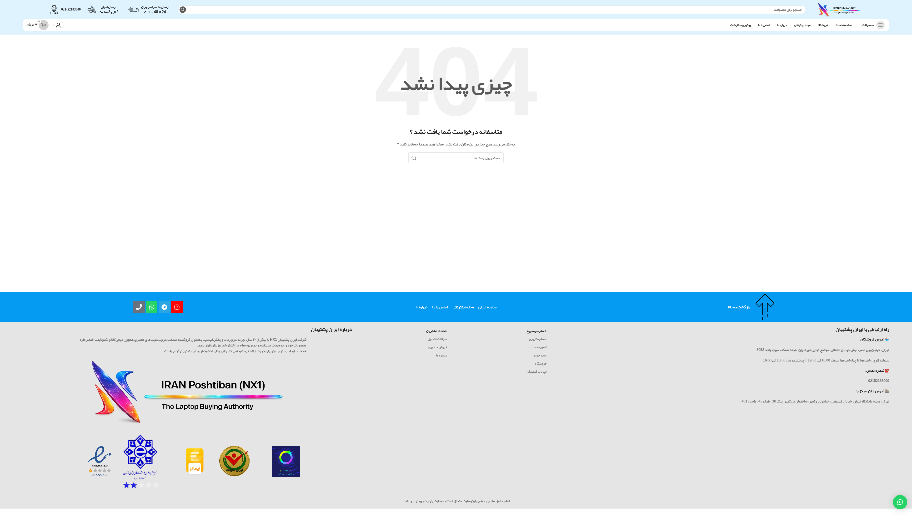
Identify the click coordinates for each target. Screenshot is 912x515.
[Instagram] (177, 307)
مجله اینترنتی (463, 307)
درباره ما (421, 306)
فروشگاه (540, 363)
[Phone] (139, 307)
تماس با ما (440, 307)
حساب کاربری (537, 338)
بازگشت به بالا (739, 307)
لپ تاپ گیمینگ (536, 371)
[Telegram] (164, 307)
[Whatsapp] (151, 307)
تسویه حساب (538, 347)
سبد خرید (539, 355)
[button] (900, 502)
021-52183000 (71, 9)
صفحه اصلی (487, 307)
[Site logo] (839, 10)
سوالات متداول (437, 338)
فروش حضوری (437, 347)
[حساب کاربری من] (58, 25)
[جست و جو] (183, 9)
